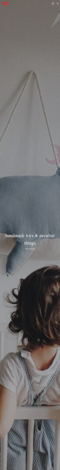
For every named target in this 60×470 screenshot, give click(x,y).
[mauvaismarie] (5, 3)
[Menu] (57, 3)
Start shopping (30, 249)
